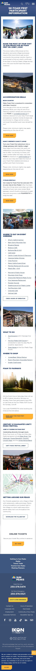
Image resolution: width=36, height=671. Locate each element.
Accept (6, 667)
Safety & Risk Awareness (18, 599)
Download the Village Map (15, 516)
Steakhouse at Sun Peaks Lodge (19, 285)
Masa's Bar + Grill (14, 268)
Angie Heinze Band (25, 440)
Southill (25, 438)
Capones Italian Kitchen (16, 258)
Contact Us (9, 606)
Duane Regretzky (16, 438)
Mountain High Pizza (15, 275)
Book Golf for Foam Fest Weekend (15, 416)
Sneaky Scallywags (14, 362)
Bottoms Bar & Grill (15, 250)
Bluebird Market (13, 245)
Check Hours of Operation (15, 298)
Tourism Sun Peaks (18, 566)
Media (18, 561)
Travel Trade (18, 563)
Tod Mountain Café (14, 288)
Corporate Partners (9, 614)
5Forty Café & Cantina (15, 240)
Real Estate (26, 609)
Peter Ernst (24, 436)
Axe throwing (13, 336)
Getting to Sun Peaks (18, 559)
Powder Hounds (13, 283)
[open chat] (34, 653)
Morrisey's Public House (16, 272)
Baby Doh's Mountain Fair (17, 242)
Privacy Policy (8, 662)
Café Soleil (11, 253)
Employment (9, 612)
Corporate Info (9, 609)
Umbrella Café (13, 290)
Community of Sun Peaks (26, 612)
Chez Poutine (12, 260)
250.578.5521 (18, 594)
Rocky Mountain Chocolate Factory (20, 360)
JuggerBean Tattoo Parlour (17, 357)
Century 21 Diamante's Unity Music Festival (17, 425)
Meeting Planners (18, 568)
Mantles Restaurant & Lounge (18, 266)
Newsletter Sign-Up (26, 614)
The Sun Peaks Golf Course (17, 340)
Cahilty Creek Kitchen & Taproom (19, 255)
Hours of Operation (26, 606)
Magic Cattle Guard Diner (17, 263)
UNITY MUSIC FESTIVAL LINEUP (16, 445)
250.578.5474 (18, 586)
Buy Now (18, 543)
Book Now (9, 200)
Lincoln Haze (7, 440)
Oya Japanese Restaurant (17, 280)
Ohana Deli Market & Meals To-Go (19, 278)
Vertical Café (12, 293)
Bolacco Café (13, 247)
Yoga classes (12, 347)
